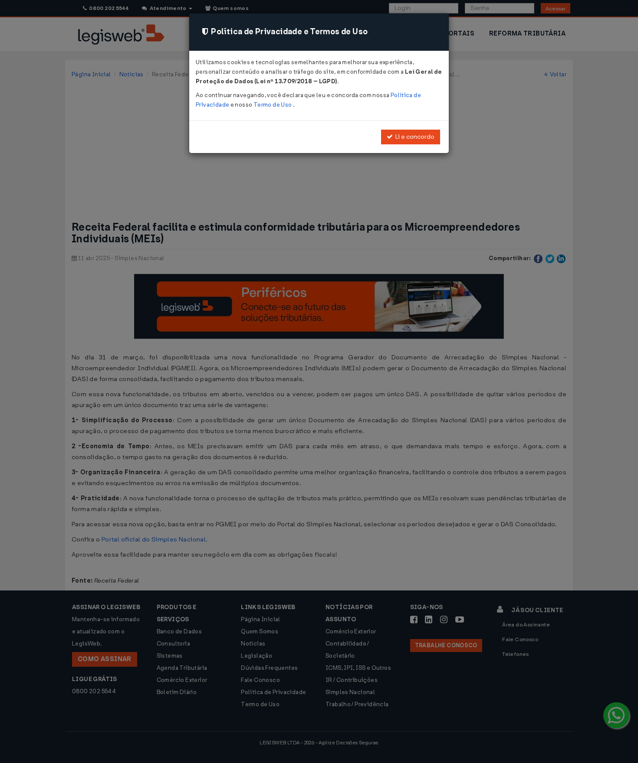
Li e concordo (413, 137)
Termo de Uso (273, 104)
